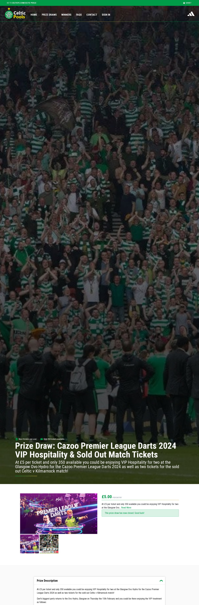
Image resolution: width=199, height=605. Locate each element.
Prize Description (47, 580)
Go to (21, 3)
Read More (126, 507)
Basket (188, 3)
